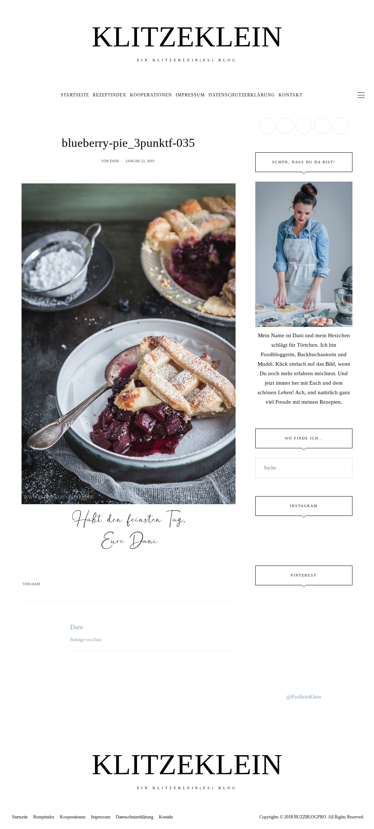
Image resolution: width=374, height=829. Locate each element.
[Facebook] (114, 584)
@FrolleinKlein (303, 697)
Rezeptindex (109, 95)
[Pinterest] (133, 584)
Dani (114, 161)
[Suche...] (309, 95)
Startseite (75, 95)
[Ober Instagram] (303, 126)
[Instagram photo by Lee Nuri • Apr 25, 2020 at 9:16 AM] (304, 675)
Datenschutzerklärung (242, 95)
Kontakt (290, 95)
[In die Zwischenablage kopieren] (142, 584)
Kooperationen (151, 95)
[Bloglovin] (340, 126)
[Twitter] (123, 584)
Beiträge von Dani (86, 639)
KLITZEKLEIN (187, 36)
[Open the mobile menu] (361, 95)
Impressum (190, 95)
